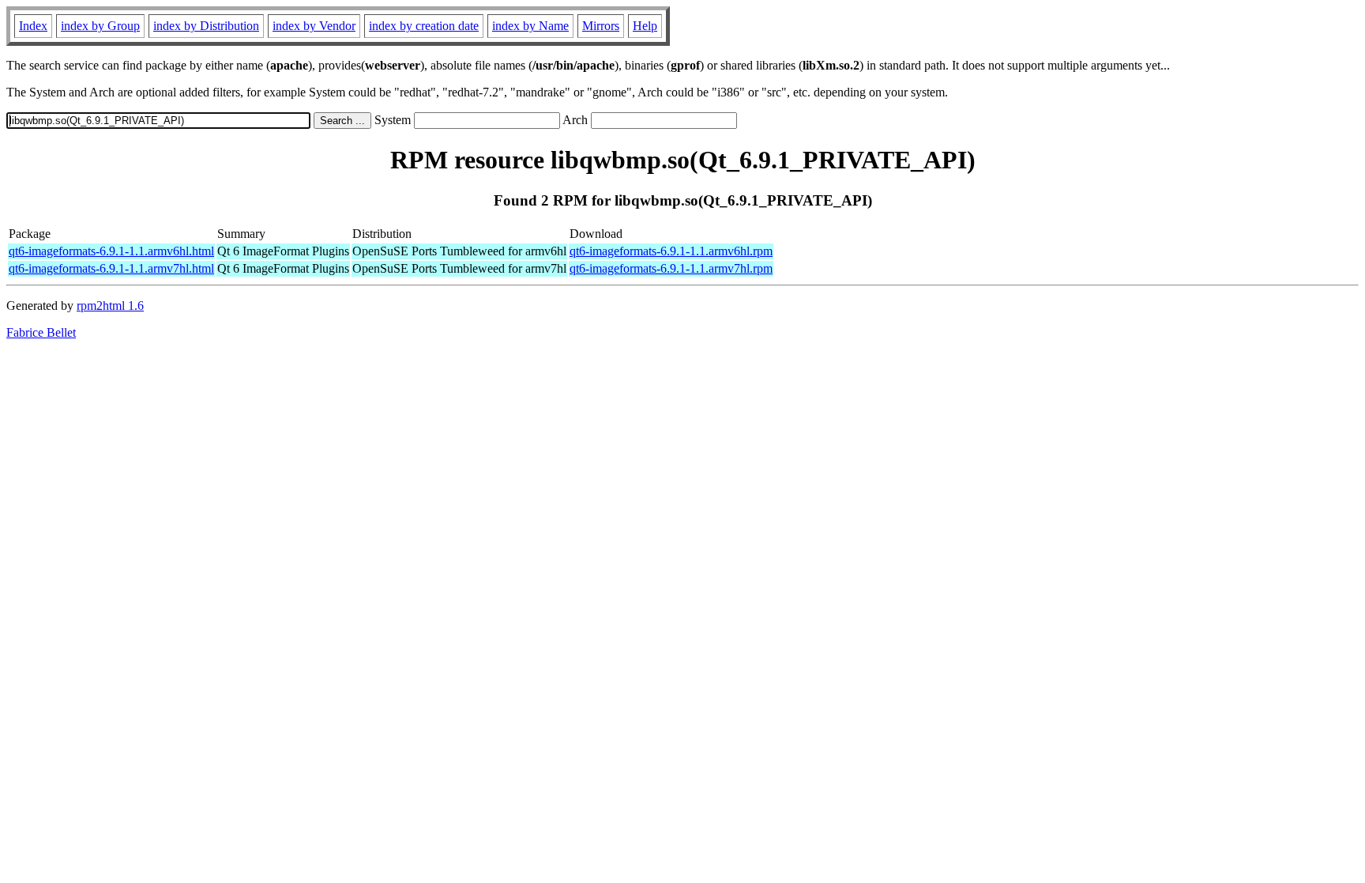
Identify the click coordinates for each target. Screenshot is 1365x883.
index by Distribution (206, 25)
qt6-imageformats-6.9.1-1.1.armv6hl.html (111, 251)
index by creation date (424, 25)
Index (33, 25)
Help (645, 25)
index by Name (530, 25)
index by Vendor (314, 25)
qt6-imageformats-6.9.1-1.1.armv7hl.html (111, 268)
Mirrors (600, 25)
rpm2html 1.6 (110, 305)
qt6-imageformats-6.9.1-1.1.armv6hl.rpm (671, 251)
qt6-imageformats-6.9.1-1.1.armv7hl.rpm (671, 268)
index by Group (100, 25)
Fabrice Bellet (41, 332)
